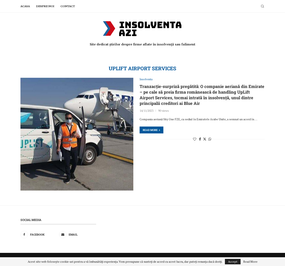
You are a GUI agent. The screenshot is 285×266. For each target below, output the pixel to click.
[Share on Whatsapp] (209, 139)
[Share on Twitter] (204, 139)
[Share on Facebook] (200, 139)
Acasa (25, 6)
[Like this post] (194, 139)
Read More (250, 261)
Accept (232, 261)
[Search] (262, 6)
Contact (68, 6)
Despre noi (45, 6)
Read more (150, 130)
